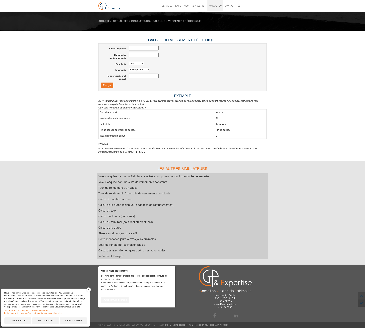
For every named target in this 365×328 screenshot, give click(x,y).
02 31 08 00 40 (225, 307)
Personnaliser (73, 320)
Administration (221, 324)
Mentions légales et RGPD (181, 324)
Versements (120, 69)
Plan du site (163, 324)
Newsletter (198, 5)
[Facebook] (214, 315)
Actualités (215, 5)
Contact (230, 5)
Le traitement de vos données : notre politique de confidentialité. (33, 313)
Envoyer (107, 85)
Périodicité (120, 63)
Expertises (182, 5)
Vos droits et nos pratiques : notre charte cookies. (26, 310)
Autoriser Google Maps (115, 300)
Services (167, 5)
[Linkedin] (236, 315)
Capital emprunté (117, 48)
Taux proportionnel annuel (116, 77)
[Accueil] (225, 279)
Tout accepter (18, 320)
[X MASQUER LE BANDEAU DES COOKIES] (89, 289)
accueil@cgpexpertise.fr (225, 304)
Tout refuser (45, 320)
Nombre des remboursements (118, 56)
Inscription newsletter (204, 324)
